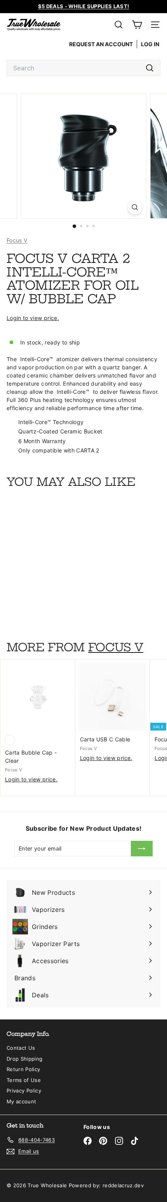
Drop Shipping (25, 1059)
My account (22, 1101)
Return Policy (23, 1069)
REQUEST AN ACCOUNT (101, 44)
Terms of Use (24, 1080)
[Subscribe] (142, 848)
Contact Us (21, 1048)
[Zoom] (134, 207)
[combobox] (83, 68)
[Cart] (137, 24)
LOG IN (150, 44)
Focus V (17, 240)
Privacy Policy (24, 1090)
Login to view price (32, 318)
